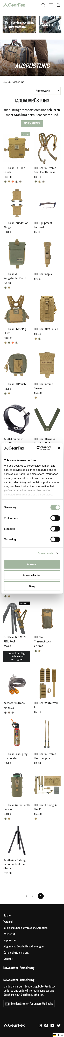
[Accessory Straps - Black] (5, 713)
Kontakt (8, 958)
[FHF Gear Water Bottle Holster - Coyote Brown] (9, 819)
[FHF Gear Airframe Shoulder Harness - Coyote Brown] (39, 182)
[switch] (55, 518)
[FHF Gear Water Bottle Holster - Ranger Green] (5, 819)
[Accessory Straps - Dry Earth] (9, 713)
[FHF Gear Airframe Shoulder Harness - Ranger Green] (36, 182)
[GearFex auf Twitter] (59, 1025)
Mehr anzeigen (32, 123)
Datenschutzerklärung (16, 952)
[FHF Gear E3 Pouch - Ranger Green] (5, 393)
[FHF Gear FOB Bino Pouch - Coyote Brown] (9, 182)
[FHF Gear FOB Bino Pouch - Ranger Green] (5, 182)
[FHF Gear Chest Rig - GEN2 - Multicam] (16, 343)
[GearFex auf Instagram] (40, 1025)
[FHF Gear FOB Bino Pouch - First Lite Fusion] (16, 182)
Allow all (32, 564)
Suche (7, 915)
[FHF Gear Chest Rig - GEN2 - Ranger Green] (9, 343)
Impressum (9, 940)
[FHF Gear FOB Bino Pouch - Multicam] (20, 182)
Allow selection (32, 575)
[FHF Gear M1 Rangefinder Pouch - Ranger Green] (5, 288)
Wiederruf (9, 934)
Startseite (7, 82)
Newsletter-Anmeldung (18, 980)
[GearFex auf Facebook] (46, 1025)
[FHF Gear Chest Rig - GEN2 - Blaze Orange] (13, 343)
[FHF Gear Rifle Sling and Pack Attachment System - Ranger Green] (5, 596)
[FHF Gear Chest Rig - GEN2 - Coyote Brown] (5, 343)
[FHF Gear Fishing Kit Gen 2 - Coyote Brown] (36, 819)
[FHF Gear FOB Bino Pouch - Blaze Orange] (13, 182)
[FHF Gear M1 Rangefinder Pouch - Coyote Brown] (9, 288)
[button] (58, 1035)
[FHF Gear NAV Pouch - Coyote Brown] (36, 339)
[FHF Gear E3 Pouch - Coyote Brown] (9, 393)
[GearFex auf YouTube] (52, 1025)
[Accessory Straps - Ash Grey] (13, 713)
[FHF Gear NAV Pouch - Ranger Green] (39, 339)
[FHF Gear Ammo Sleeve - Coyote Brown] (36, 398)
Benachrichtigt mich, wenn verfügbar (17, 656)
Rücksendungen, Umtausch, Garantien (25, 928)
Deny (32, 586)
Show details (45, 553)
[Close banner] (59, 448)
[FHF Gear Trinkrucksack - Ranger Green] (36, 651)
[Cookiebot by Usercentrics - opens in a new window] (38, 448)
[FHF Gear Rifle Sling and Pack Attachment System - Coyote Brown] (9, 596)
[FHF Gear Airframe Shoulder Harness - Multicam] (43, 182)
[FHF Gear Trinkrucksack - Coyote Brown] (39, 651)
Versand (8, 921)
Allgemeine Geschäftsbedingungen (23, 946)
